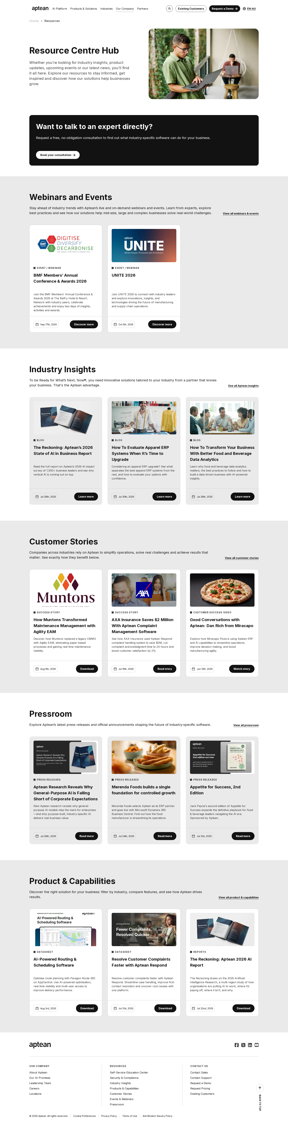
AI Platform (59, 8)
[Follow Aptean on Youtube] (257, 1045)
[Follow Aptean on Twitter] (243, 1045)
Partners (142, 8)
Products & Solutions (83, 8)
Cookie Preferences (84, 1116)
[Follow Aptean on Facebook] (237, 1045)
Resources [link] (52, 21)
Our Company (125, 8)
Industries (106, 8)
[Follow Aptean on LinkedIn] (250, 1045)
